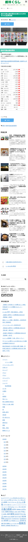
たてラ (7, 498)
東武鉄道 (9, 516)
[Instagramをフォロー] (5, 295)
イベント (4, 359)
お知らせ (4, 367)
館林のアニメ (6, 430)
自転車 (4, 414)
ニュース (13, 19)
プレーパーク (4, 506)
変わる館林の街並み (8, 401)
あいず (3, 498)
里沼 (5, 523)
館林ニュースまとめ (13, 523)
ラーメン (11, 507)
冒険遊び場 (20, 509)
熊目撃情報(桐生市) (16, 518)
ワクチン (16, 506)
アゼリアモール (11, 502)
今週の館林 (6, 509)
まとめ (4, 388)
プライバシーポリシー (13, 536)
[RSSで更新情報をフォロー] (11, 295)
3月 (5, 456)
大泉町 (15, 511)
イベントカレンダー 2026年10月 (11, 325)
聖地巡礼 (14, 520)
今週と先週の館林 (22, 506)
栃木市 (16, 516)
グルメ (4, 372)
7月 (5, 445)
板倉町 (13, 516)
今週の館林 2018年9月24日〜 (14, 262)
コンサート (14, 504)
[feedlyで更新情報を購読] (8, 295)
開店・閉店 (5, 428)
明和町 (5, 516)
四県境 (4, 396)
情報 (3, 407)
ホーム (2, 535)
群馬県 (6, 520)
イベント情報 (8, 362)
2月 (5, 459)
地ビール (4, 399)
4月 (5, 453)
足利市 (22, 520)
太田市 (19, 511)
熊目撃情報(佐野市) (8, 518)
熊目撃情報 (8, 386)
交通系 (4, 391)
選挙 (3, 125)
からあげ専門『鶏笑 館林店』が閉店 (12, 312)
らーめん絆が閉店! (11, 266)
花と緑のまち (6, 417)
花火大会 (18, 520)
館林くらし (13, 2)
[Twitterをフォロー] (2, 295)
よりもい (15, 500)
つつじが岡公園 (13, 498)
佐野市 (14, 509)
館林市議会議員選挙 (11, 125)
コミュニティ (6, 378)
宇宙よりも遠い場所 (8, 404)
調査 (3, 420)
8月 (5, 442)
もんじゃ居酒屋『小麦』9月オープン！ (13, 338)
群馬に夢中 (5, 412)
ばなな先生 (20, 498)
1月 (5, 462)
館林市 (22, 523)
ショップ (4, 380)
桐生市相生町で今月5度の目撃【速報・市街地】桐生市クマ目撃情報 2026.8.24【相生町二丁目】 (14, 348)
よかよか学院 (8, 500)
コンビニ (19, 504)
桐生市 (19, 516)
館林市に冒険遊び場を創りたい (10, 525)
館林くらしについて (10, 535)
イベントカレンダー (8, 365)
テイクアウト (23, 504)
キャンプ (4, 370)
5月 (5, 450)
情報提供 (18, 535)
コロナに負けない (7, 504)
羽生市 (10, 520)
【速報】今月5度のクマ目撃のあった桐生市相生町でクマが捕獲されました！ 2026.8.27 (14, 307)
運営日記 (4, 422)
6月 (5, 447)
